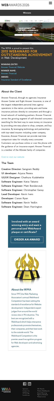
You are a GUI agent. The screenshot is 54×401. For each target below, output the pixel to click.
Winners (27, 12)
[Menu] (50, 3)
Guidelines (26, 395)
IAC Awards (40, 389)
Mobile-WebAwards (43, 391)
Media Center (41, 397)
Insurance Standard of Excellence (16, 79)
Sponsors (25, 389)
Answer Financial (9, 73)
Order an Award (27, 240)
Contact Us (26, 391)
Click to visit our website (12, 157)
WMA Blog (26, 393)
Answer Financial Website (13, 67)
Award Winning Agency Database (42, 394)
